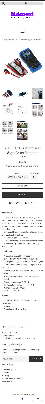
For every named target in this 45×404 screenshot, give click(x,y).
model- (17, 173)
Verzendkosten (11, 166)
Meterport (30, 395)
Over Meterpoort (9, 370)
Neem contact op (9, 381)
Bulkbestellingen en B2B (12, 378)
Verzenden (6, 372)
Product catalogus (9, 332)
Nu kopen (22, 195)
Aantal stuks (34, 173)
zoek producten (8, 335)
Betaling (5, 375)
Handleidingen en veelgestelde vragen (18, 338)
